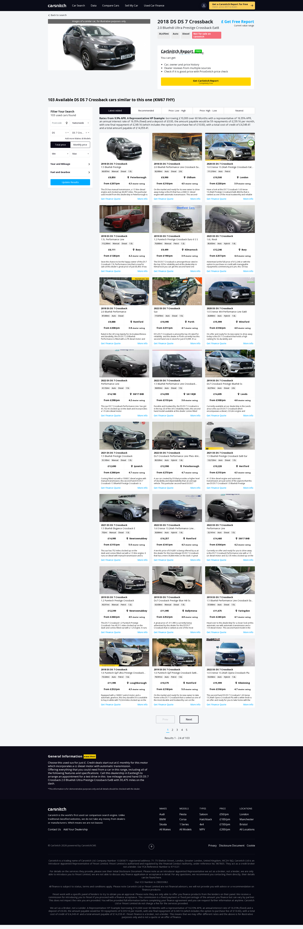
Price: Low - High (177, 110)
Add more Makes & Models (78, 138)
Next (189, 719)
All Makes (165, 829)
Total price (60, 144)
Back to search (59, 15)
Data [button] (93, 5)
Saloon (203, 814)
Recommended (146, 110)
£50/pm (224, 814)
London (244, 814)
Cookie (251, 845)
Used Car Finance (154, 5)
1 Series (184, 824)
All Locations (247, 829)
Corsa (182, 819)
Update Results (70, 182)
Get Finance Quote (111, 198)
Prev (165, 719)
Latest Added (115, 110)
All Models (185, 829)
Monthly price (80, 144)
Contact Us (54, 829)
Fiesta (182, 814)
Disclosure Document (231, 845)
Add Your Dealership (75, 829)
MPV (202, 829)
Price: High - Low (208, 110)
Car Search (78, 5)
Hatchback (205, 819)
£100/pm (225, 819)
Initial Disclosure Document (127, 871)
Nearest (239, 110)
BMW (162, 819)
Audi (162, 814)
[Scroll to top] (151, 846)
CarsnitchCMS (88, 845)
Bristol (243, 824)
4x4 (201, 824)
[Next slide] (144, 44)
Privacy (212, 845)
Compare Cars (110, 5)
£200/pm (225, 829)
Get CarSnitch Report (206, 81)
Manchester (247, 819)
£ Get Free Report (237, 21)
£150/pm (225, 824)
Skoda (163, 824)
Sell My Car (131, 5)
